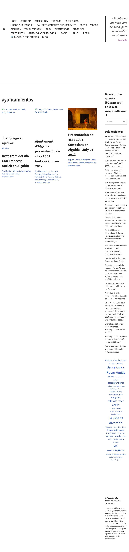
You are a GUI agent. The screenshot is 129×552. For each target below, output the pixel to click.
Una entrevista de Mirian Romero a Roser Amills (115, 259)
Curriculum (41, 21)
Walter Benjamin (116, 460)
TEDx (48, 29)
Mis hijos (5, 148)
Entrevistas (71, 21)
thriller (111, 457)
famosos (122, 386)
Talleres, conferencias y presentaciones (48, 178)
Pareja (124, 436)
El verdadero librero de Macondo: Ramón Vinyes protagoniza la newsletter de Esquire (116, 196)
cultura (116, 380)
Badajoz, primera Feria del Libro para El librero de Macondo (115, 286)
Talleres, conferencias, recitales (56, 25)
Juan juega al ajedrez (12, 141)
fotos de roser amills (116, 403)
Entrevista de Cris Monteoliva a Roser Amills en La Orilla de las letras (116, 296)
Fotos (83, 25)
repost (110, 439)
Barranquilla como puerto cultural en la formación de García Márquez (116, 339)
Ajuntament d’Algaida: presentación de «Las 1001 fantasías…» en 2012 (47, 154)
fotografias (116, 397)
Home (14, 21)
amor (123, 360)
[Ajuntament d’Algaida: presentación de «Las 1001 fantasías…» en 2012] (49, 122)
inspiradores (115, 414)
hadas (112, 408)
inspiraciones (116, 411)
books (111, 376)
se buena (115, 442)
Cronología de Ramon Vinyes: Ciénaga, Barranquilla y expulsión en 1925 (115, 328)
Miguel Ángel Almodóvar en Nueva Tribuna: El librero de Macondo (115, 185)
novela (118, 436)
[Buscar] (4, 29)
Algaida (38, 171)
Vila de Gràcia (118, 457)
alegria (108, 360)
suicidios (122, 454)
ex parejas (45, 171)
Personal (38, 177)
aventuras (119, 363)
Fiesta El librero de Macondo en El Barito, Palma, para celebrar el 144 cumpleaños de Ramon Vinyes (114, 236)
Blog (45, 37)
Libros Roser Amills (50, 174)
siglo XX (108, 454)
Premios (56, 21)
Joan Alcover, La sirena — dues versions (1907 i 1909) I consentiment (115, 163)
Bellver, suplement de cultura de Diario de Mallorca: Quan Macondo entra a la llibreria (115, 174)
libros (124, 427)
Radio (45, 177)
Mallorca (110, 436)
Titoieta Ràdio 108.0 (42, 182)
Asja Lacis (112, 364)
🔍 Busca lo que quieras (25, 37)
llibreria (108, 433)
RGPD (86, 33)
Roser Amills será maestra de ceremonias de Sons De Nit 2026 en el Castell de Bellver (116, 209)
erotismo (109, 386)
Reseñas (51, 177)
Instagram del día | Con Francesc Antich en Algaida (16, 160)
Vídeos (94, 25)
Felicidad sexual (116, 392)
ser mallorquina (115, 448)
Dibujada (16, 29)
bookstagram (119, 377)
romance (115, 439)
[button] (33, 25)
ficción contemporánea (116, 395)
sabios (121, 439)
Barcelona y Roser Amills (115, 370)
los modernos (121, 433)
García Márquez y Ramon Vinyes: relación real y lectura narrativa (115, 349)
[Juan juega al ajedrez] (16, 120)
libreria (115, 427)
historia (118, 409)
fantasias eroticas (115, 389)
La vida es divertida (115, 421)
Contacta (25, 21)
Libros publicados (115, 430)
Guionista (78, 29)
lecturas (108, 427)
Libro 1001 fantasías (82, 159)
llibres (114, 433)
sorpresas (115, 454)
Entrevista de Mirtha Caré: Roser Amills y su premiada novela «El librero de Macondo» (116, 249)
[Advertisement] (64, 84)
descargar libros (115, 383)
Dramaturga (62, 29)
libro (119, 427)
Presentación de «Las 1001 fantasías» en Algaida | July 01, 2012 (81, 144)
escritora (116, 386)
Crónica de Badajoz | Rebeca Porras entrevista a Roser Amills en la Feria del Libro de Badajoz (115, 221)
